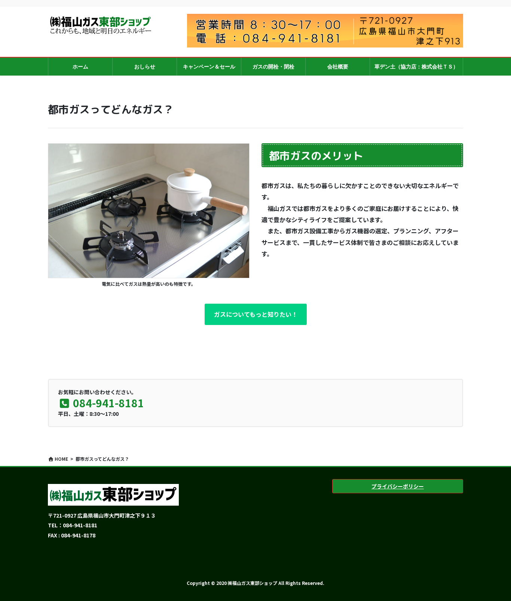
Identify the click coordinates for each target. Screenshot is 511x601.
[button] (256, 314)
